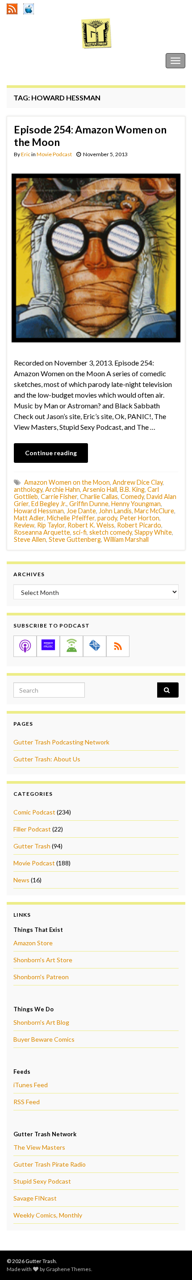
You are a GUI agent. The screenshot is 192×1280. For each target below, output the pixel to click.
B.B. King (132, 489)
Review (24, 525)
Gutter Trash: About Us (46, 759)
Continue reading (51, 453)
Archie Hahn (62, 489)
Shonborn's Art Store (42, 960)
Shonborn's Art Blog (41, 1022)
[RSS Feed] (12, 7)
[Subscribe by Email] (94, 646)
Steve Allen (30, 539)
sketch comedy (110, 532)
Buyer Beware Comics (44, 1039)
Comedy (132, 496)
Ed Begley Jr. (49, 503)
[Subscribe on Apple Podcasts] (25, 646)
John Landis (115, 511)
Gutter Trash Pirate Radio (49, 1164)
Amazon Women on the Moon (67, 482)
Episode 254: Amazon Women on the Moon (90, 135)
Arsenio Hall (100, 489)
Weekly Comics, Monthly (47, 1215)
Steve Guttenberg (75, 539)
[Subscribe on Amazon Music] (48, 646)
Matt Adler (29, 518)
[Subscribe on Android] (71, 646)
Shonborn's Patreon (41, 977)
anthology (28, 489)
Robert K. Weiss (90, 525)
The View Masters (39, 1147)
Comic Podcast (34, 812)
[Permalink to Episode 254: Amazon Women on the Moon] (96, 257)
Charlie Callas (99, 496)
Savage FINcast (35, 1198)
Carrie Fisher (59, 496)
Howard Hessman (39, 511)
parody (107, 518)
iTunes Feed (30, 1085)
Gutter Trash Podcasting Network (61, 742)
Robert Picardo (139, 525)
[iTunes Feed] (28, 7)
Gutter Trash (26, 60)
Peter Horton (139, 518)
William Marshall (126, 539)
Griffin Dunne (89, 503)
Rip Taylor (51, 525)
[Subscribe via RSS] (117, 646)
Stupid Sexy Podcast (42, 1181)
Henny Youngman (136, 503)
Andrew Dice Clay (138, 482)
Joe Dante (81, 511)
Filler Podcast (32, 829)
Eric (25, 154)
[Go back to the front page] (96, 33)
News (21, 880)
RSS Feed (26, 1101)
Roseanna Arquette (42, 532)
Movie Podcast (54, 154)
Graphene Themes (68, 1269)
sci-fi (80, 532)
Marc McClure (154, 511)
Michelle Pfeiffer (71, 518)
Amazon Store (33, 943)
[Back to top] (172, 1260)
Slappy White (153, 532)
